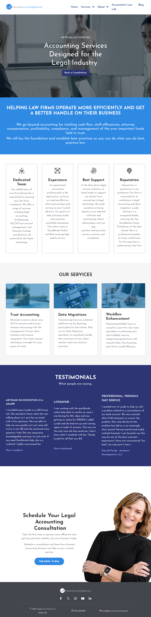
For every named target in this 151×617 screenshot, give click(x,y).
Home (74, 7)
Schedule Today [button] (49, 561)
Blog (141, 5)
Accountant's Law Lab (122, 7)
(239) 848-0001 (79, 611)
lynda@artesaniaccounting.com (115, 611)
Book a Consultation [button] (76, 73)
